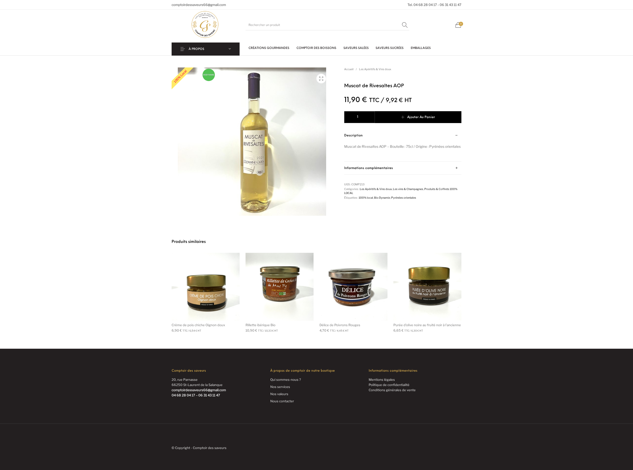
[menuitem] (269, 48)
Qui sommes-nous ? (285, 380)
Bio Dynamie (382, 197)
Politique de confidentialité (389, 385)
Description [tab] (353, 135)
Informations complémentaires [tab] (368, 168)
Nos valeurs (279, 394)
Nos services (280, 387)
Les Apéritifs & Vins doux (375, 69)
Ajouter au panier (421, 117)
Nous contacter (282, 401)
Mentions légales (382, 380)
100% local (366, 197)
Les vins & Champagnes (408, 189)
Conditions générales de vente (392, 390)
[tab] (402, 145)
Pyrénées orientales (403, 197)
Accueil (349, 69)
